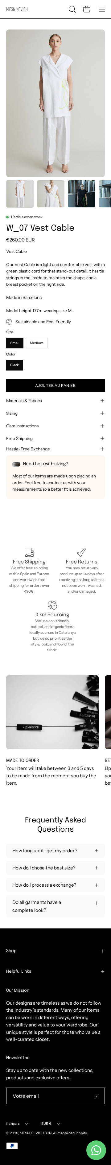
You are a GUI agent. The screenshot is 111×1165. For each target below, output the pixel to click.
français (12, 1123)
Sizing (12, 413)
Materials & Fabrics (24, 400)
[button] (71, 9)
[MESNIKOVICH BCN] (17, 9)
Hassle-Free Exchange (28, 448)
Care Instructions (22, 425)
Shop (11, 951)
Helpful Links (18, 971)
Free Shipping (19, 438)
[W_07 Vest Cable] (20, 194)
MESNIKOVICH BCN (35, 1133)
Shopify (80, 1133)
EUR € (46, 1123)
